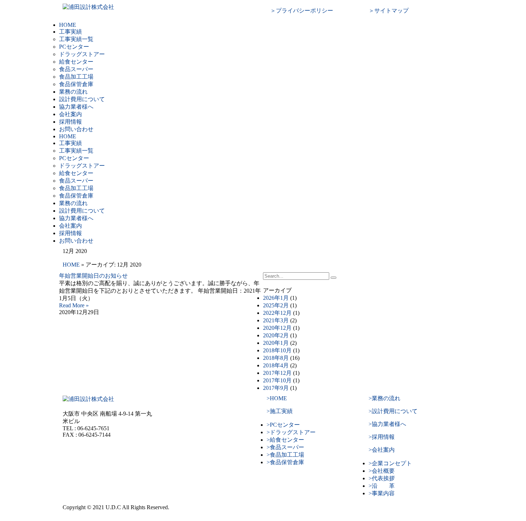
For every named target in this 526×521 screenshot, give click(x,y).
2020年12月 (277, 328)
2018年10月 (277, 350)
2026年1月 (276, 298)
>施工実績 (280, 411)
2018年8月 (276, 358)
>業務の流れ (384, 398)
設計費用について (82, 99)
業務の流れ (73, 92)
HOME (67, 25)
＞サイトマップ (389, 11)
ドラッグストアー (82, 54)
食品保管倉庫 (76, 84)
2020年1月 (276, 343)
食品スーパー (76, 69)
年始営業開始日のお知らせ (93, 276)
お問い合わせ (76, 129)
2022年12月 (277, 313)
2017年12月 (277, 373)
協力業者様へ (76, 107)
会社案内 (70, 114)
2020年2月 (276, 335)
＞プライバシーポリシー (301, 11)
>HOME (277, 398)
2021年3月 (276, 320)
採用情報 (70, 122)
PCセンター (74, 47)
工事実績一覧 (76, 39)
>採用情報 (382, 437)
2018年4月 (276, 365)
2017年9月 (276, 388)
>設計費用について (393, 411)
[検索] (333, 278)
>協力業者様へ (387, 424)
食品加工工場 (76, 77)
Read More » (74, 305)
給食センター (76, 62)
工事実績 (70, 32)
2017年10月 (277, 380)
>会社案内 (382, 450)
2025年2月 (276, 305)
